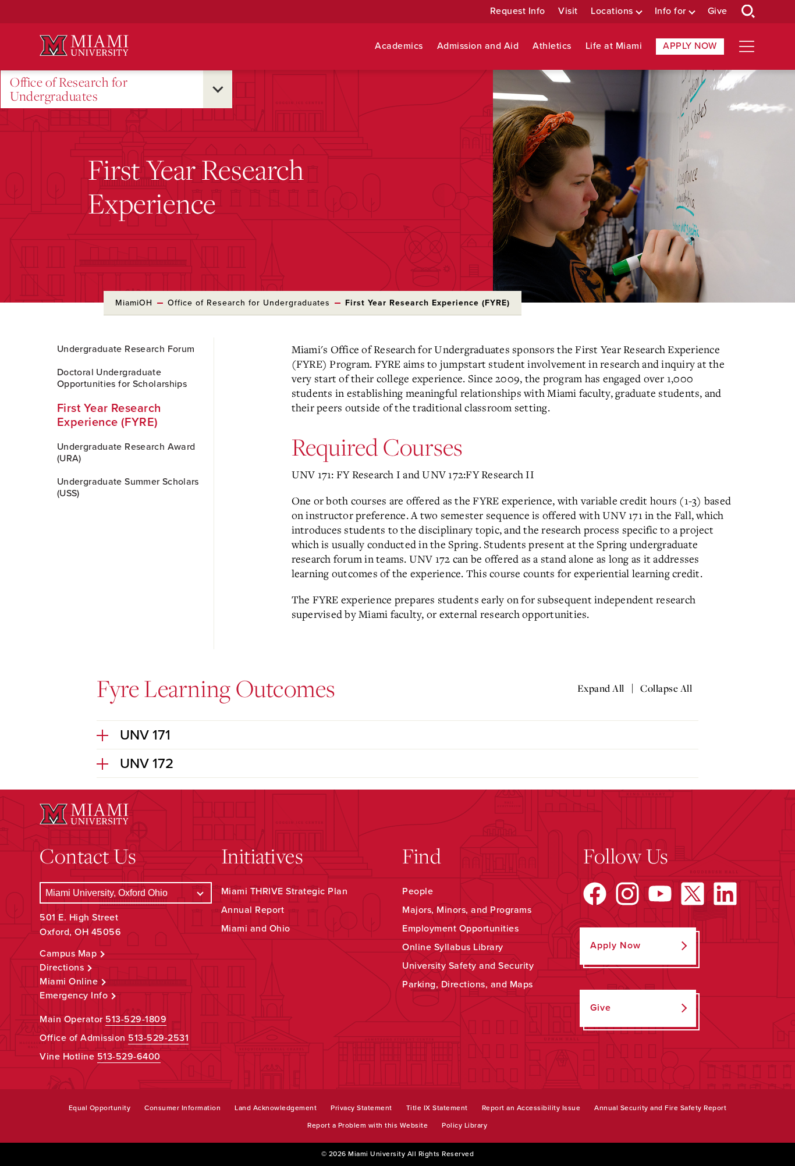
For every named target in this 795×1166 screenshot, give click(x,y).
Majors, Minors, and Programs (466, 910)
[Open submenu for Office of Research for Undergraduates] (217, 89)
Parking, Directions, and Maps (467, 984)
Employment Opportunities (460, 928)
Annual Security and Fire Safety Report (660, 1108)
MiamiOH (133, 303)
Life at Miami (614, 46)
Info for (670, 11)
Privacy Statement (361, 1108)
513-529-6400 (129, 1056)
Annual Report (253, 910)
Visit (568, 11)
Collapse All (666, 688)
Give (717, 11)
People (417, 891)
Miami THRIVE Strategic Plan (284, 891)
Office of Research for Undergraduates (68, 89)
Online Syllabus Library (452, 947)
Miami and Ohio (255, 928)
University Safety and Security (468, 966)
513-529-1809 (135, 1019)
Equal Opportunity (100, 1108)
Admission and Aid (478, 46)
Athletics (552, 46)
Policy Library (464, 1125)
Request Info (517, 11)
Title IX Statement (437, 1108)
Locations (612, 11)
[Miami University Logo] (84, 45)
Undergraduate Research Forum (125, 349)
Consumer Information (182, 1108)
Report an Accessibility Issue (531, 1108)
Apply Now (690, 46)
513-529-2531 (158, 1038)
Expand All (600, 688)
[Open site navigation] (746, 46)
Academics (399, 46)
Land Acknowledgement (276, 1108)
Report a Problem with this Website (367, 1125)
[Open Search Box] (748, 12)
